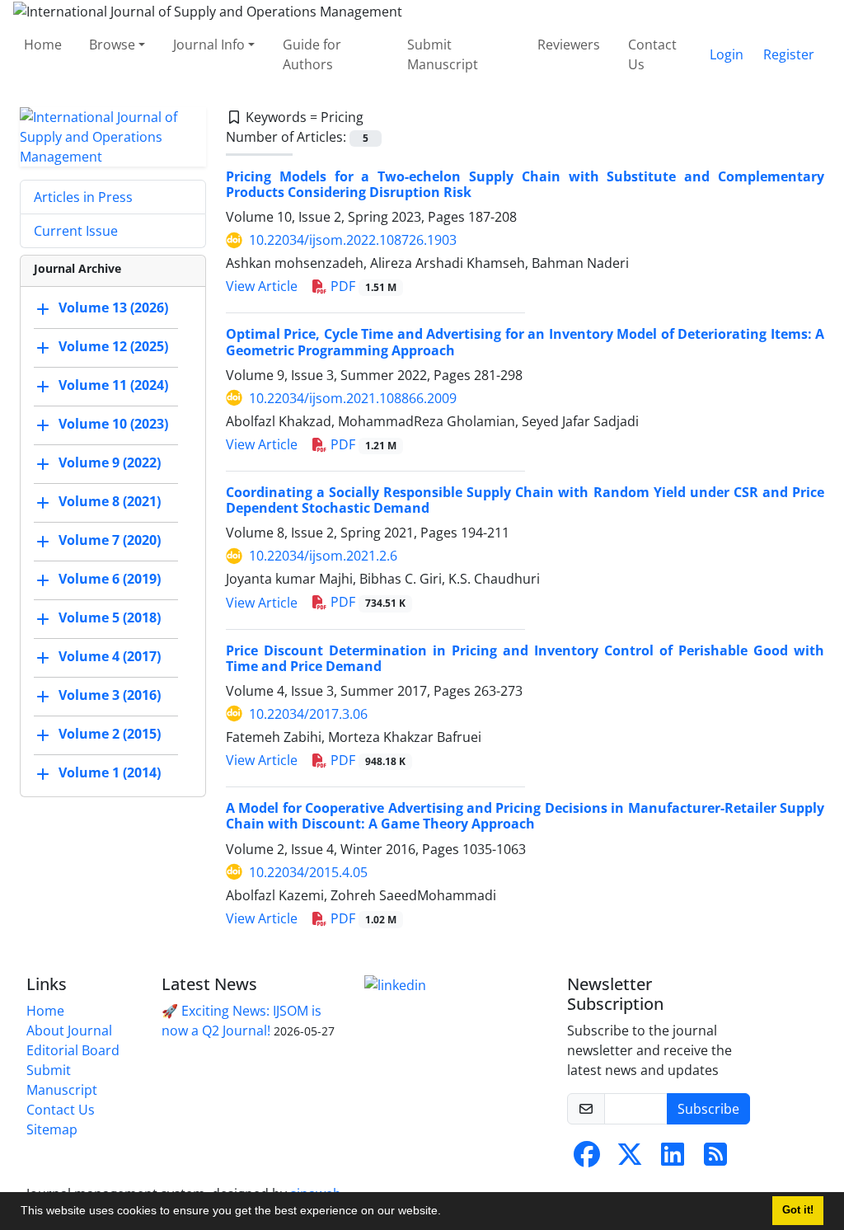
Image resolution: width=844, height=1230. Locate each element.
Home (43, 44)
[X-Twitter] (629, 1159)
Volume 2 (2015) (110, 734)
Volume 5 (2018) (110, 617)
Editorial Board (73, 1050)
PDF (361, 286)
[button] (446, 1212)
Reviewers (568, 44)
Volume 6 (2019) (110, 579)
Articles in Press (83, 197)
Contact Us (652, 54)
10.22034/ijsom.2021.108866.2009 (353, 398)
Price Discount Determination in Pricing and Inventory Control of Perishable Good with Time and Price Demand (525, 658)
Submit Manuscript (442, 54)
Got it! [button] (798, 1210)
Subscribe (708, 1109)
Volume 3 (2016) (110, 695)
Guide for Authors (312, 54)
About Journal (69, 1030)
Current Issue (76, 231)
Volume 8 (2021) (110, 501)
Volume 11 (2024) (113, 385)
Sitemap (51, 1129)
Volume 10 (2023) (113, 424)
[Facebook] (587, 1159)
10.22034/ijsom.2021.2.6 (323, 556)
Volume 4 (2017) (110, 656)
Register (788, 54)
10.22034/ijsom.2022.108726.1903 (353, 240)
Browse (112, 44)
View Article (262, 286)
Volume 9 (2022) (110, 462)
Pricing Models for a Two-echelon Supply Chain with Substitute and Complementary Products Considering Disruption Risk (525, 184)
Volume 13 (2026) (113, 307)
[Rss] (715, 1159)
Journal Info (209, 44)
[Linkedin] (395, 984)
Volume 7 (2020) (110, 540)
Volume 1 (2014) (110, 772)
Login (726, 54)
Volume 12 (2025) (113, 346)
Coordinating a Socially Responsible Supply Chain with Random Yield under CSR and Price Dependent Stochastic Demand (525, 500)
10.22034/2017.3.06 (308, 714)
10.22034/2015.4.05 (308, 872)
